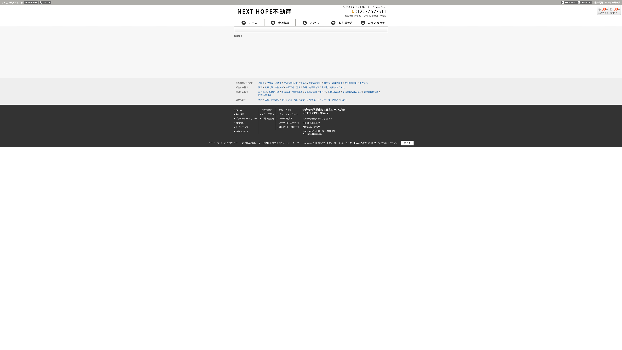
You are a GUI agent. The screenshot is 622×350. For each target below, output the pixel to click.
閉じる (407, 143)
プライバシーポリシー (246, 118)
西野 (260, 87)
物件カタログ (242, 131)
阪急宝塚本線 (334, 92)
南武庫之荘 (314, 87)
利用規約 (240, 123)
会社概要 (240, 114)
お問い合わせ (268, 118)
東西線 (322, 92)
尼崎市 (261, 83)
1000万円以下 (285, 118)
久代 (342, 87)
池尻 (298, 87)
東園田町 (290, 87)
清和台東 (334, 87)
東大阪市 (363, 83)
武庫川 (335, 100)
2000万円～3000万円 (289, 127)
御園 (305, 87)
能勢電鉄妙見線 (371, 92)
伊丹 (260, 100)
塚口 (290, 100)
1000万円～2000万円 (289, 123)
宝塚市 (303, 83)
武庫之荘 (269, 87)
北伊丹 (343, 100)
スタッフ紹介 (268, 114)
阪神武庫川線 (264, 95)
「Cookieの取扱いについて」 (365, 143)
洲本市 (327, 83)
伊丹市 (270, 83)
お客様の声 (267, 110)
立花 (267, 100)
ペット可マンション (288, 114)
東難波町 (279, 87)
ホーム (239, 110)
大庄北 (325, 87)
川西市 (278, 83)
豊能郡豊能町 (351, 83)
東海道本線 (297, 92)
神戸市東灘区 (315, 83)
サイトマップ (242, 127)
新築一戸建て (285, 110)
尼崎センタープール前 (319, 100)
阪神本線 (286, 92)
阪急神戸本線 (311, 92)
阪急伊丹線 (274, 92)
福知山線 (262, 92)
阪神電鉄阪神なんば (352, 92)
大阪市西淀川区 (291, 83)
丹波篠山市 (337, 83)
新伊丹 (303, 100)
